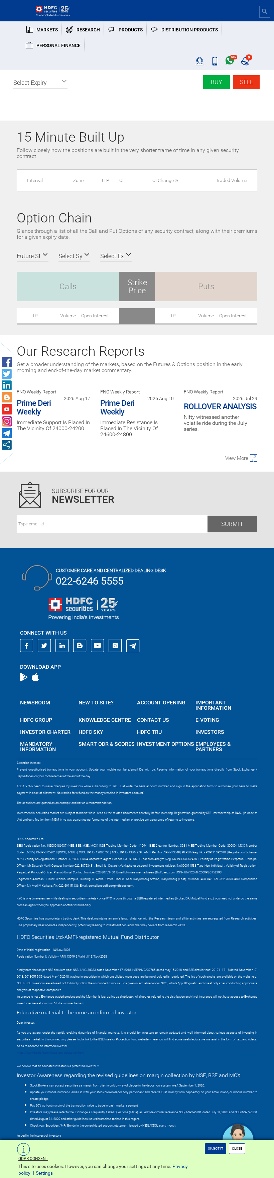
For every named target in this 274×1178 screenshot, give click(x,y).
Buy (216, 82)
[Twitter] (44, 645)
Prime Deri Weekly (34, 407)
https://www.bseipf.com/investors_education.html (50, 1052)
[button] (40, 83)
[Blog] (80, 645)
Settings (44, 1173)
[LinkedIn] (62, 645)
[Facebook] (26, 645)
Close (237, 1148)
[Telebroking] (199, 61)
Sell (246, 82)
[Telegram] (133, 645)
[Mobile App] (214, 61)
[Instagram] (115, 645)
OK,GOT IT (215, 1148)
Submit (232, 523)
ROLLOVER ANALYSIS (220, 406)
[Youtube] (97, 645)
